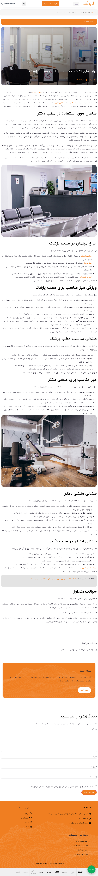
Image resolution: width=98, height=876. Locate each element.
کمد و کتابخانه (85, 277)
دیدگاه (93, 729)
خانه (93, 12)
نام (95, 757)
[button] (24, 4)
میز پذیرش (87, 263)
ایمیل (94, 767)
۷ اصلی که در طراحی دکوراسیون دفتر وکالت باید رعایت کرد (54, 579)
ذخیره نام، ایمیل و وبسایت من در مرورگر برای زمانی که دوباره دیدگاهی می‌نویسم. (62, 787)
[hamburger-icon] (76, 4)
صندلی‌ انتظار (86, 256)
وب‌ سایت (93, 777)
